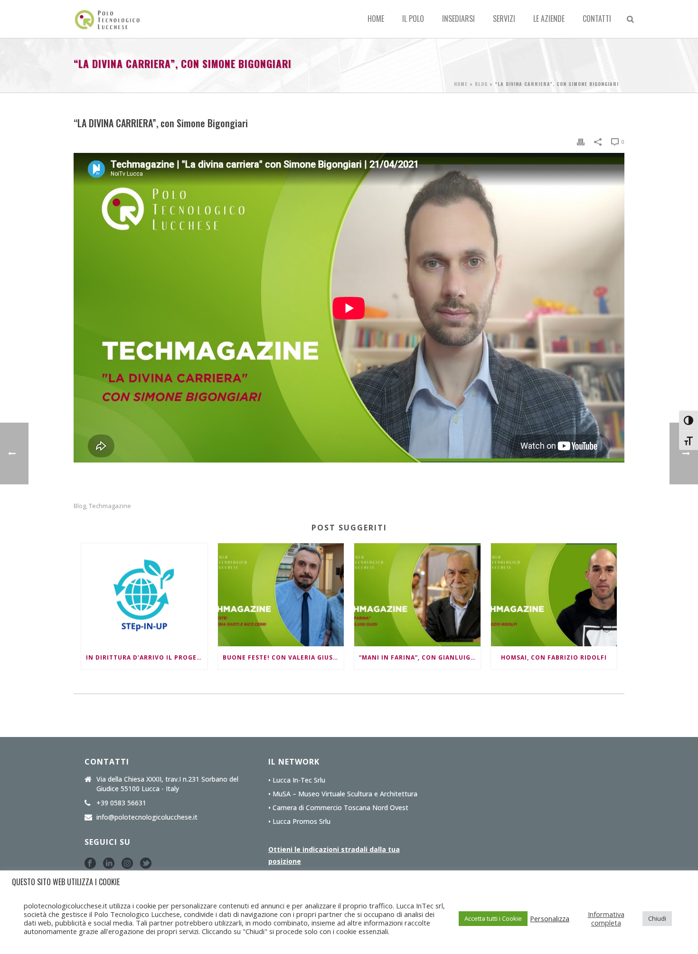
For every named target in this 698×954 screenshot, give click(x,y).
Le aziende (549, 18)
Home (376, 18)
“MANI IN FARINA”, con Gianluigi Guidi (420, 657)
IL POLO (413, 18)
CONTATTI (597, 18)
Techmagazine (110, 506)
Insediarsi (458, 18)
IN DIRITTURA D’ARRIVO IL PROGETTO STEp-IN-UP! (147, 657)
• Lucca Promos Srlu (299, 821)
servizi (504, 18)
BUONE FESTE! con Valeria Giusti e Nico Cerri (283, 657)
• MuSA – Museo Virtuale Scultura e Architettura (342, 794)
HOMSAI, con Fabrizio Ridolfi (554, 657)
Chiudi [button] (657, 918)
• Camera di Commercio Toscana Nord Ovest (338, 807)
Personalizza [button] (549, 918)
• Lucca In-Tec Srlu (296, 780)
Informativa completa (606, 918)
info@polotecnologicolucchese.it (147, 817)
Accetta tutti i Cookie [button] (493, 918)
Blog (481, 83)
